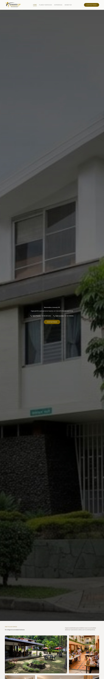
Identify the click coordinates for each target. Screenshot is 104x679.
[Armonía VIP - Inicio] (13, 5)
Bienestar (68, 5)
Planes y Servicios (45, 5)
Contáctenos (91, 5)
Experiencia (58, 5)
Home (35, 4)
